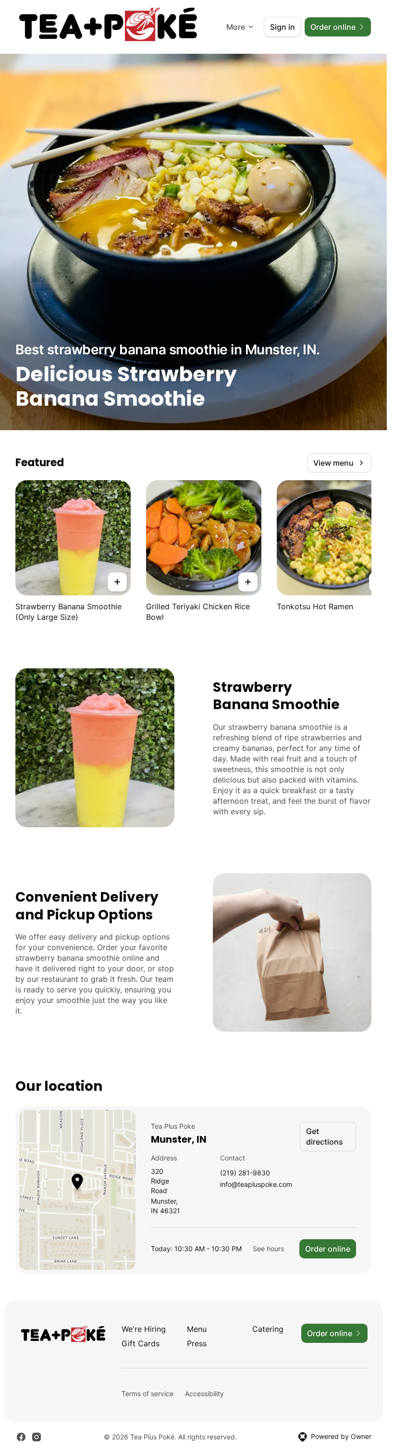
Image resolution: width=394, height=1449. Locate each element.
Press (197, 1343)
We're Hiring (144, 1329)
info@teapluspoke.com (256, 1184)
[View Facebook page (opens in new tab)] (21, 1437)
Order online (327, 1249)
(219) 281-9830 (245, 1173)
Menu (197, 1329)
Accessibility (204, 1393)
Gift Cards (141, 1343)
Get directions (324, 1136)
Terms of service (147, 1393)
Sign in (282, 27)
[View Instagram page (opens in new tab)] (36, 1437)
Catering (267, 1329)
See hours (268, 1248)
